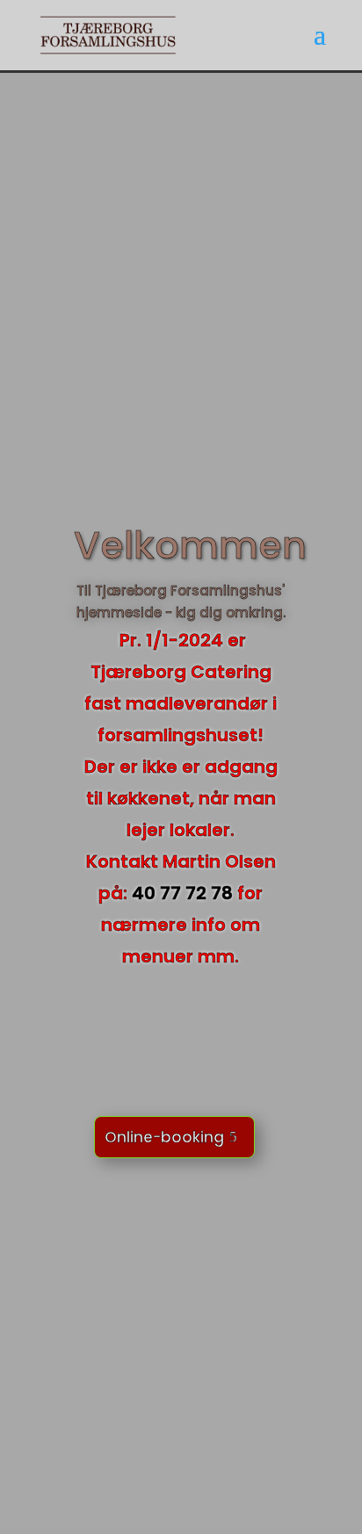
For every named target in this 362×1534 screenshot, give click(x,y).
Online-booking (164, 1137)
